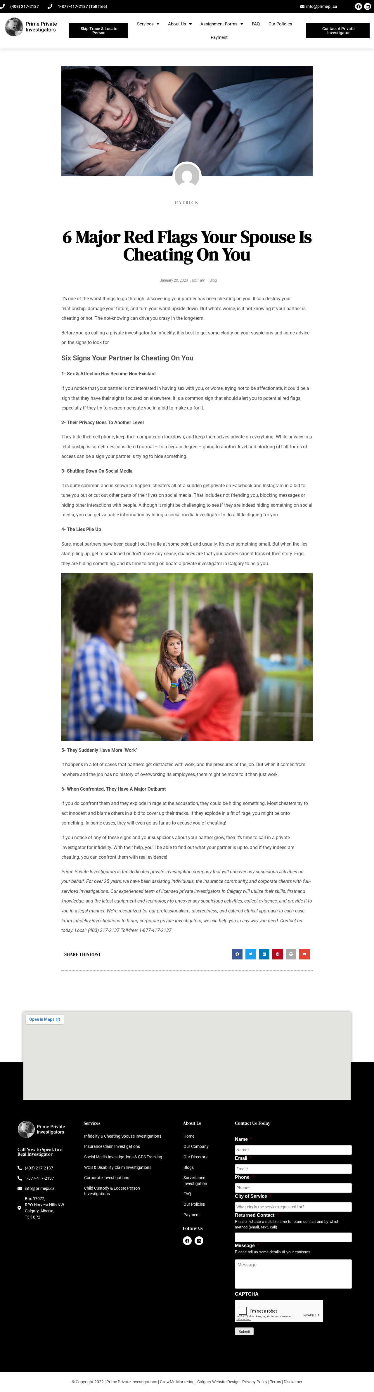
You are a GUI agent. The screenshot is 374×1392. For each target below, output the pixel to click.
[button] (237, 954)
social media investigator (194, 515)
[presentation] (279, 1311)
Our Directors (195, 1157)
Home (188, 1136)
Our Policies (280, 24)
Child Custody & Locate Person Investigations (112, 1191)
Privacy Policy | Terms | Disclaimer (272, 1381)
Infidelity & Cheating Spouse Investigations (122, 1136)
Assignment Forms (219, 24)
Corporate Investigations (106, 1177)
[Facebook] (358, 6)
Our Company (196, 1146)
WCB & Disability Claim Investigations (117, 1167)
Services (145, 24)
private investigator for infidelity (142, 333)
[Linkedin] (367, 6)
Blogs (188, 1167)
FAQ (256, 24)
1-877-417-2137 (155, 930)
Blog (213, 280)
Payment (219, 37)
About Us (177, 24)
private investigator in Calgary (213, 563)
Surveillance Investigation (195, 1180)
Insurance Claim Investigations (112, 1146)
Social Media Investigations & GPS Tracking (123, 1157)
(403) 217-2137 (104, 930)
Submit (244, 1332)
